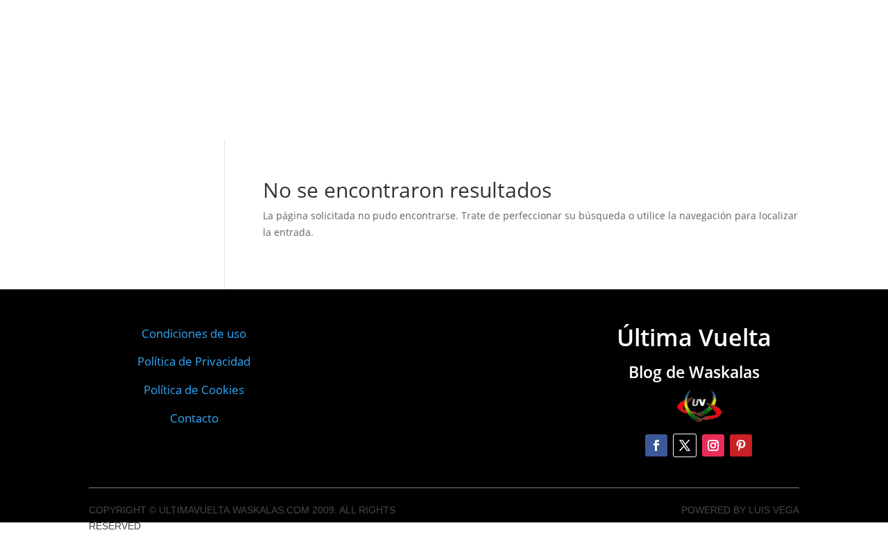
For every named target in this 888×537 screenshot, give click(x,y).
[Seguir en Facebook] (656, 445)
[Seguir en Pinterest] (741, 445)
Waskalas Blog (242, 56)
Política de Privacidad (193, 361)
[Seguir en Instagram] (713, 445)
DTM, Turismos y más (394, 70)
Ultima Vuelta (154, 65)
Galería (312, 51)
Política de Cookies (194, 390)
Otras (470, 64)
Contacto (370, 45)
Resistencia (523, 59)
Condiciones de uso (194, 333)
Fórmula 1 (585, 54)
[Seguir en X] (685, 445)
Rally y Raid (306, 78)
